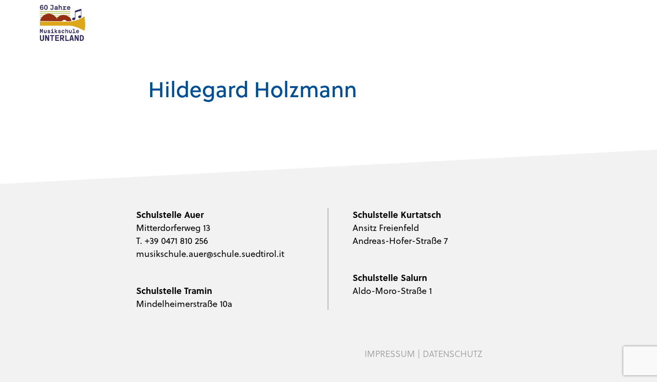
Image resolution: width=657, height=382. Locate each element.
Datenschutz (452, 353)
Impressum (390, 353)
